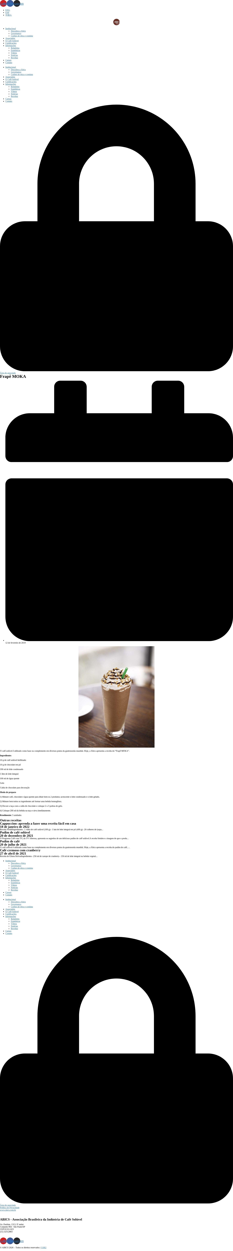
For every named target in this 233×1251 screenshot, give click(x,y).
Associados (10, 38)
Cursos (8, 60)
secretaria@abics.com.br (10, 1234)
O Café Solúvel (12, 41)
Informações (10, 45)
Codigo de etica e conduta (22, 36)
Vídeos (14, 53)
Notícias (14, 55)
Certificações (10, 43)
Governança (16, 33)
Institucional (10, 28)
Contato (8, 62)
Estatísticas (15, 50)
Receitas (14, 58)
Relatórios (15, 48)
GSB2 (43, 1247)
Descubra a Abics (18, 31)
